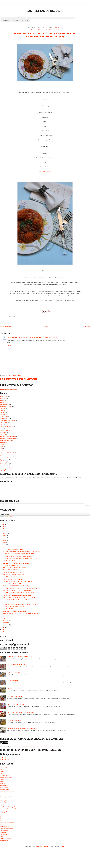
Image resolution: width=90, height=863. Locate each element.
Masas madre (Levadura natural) (8, 438)
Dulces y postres (4, 416)
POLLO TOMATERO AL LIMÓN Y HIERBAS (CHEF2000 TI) (19, 597)
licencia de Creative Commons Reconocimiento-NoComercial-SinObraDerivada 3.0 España (34, 746)
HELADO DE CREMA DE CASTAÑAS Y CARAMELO (17, 556)
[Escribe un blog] (11, 316)
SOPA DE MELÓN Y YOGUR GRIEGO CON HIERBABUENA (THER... (22, 613)
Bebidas (2, 402)
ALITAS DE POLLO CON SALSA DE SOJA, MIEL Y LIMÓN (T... (20, 604)
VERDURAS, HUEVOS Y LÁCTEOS (10, 20)
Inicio (46, 326)
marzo (5, 538)
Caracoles (2, 408)
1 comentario (57, 27)
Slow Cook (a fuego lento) (48, 29)
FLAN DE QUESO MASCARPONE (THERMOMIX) (16, 600)
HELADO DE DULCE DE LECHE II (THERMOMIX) (17, 595)
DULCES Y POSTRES (7, 18)
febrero (5, 535)
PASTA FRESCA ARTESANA (34, 18)
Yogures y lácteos (4, 470)
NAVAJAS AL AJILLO (9, 561)
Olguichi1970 (5, 759)
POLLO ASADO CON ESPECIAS (12, 572)
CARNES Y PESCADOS (68, 18)
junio (4, 545)
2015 (3, 629)
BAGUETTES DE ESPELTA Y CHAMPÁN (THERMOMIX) (18, 593)
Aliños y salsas (3, 396)
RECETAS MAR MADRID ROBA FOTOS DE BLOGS (21, 712)
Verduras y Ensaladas (5, 468)
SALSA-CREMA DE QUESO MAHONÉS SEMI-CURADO (22, 728)
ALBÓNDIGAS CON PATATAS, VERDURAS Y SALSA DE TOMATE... (22, 551)
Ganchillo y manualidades (6, 426)
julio (4, 547)
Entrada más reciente (5, 326)
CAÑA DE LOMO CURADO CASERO (17, 664)
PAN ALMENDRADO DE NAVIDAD (12, 583)
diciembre (5, 625)
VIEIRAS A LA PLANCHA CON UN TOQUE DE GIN (17, 590)
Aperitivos (2, 398)
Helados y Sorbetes (4, 430)
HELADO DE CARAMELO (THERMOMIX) (14, 574)
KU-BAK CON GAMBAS (13, 672)
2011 (3, 526)
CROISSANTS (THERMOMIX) (15, 696)
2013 (3, 531)
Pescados (2, 454)
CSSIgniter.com (34, 848)
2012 (3, 529)
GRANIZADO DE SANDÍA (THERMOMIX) (14, 611)
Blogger (62, 846)
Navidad (2, 444)
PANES (23, 18)
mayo (4, 542)
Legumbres (3, 434)
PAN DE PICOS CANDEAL (14, 680)
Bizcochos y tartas (4, 404)
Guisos (1, 428)
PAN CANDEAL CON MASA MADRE (13, 549)
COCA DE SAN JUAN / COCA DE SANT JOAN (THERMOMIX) (20, 558)
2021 (3, 634)
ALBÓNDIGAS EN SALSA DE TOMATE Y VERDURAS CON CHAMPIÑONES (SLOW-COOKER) (45, 35)
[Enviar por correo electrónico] (9, 316)
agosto (5, 616)
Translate (11, 516)
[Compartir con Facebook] (14, 316)
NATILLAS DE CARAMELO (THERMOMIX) (15, 567)
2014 (3, 627)
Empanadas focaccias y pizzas (7, 420)
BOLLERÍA (17, 18)
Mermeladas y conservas (6, 440)
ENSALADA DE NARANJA (10, 577)
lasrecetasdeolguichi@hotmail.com (8, 389)
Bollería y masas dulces (6, 406)
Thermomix (3, 462)
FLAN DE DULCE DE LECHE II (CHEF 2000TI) (16, 586)
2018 (3, 632)
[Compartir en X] (13, 316)
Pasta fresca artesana (5, 450)
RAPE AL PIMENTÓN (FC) (14, 720)
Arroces (2, 400)
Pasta (1, 448)
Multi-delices (3, 442)
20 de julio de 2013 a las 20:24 (49, 337)
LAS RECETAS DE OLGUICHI (45, 11)
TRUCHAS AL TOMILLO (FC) (15, 688)
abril (4, 540)
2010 (3, 524)
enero (4, 533)
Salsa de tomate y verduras (45, 171)
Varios (1, 466)
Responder (9, 345)
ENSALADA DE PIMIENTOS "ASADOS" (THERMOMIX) (18, 581)
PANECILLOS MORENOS (10, 602)
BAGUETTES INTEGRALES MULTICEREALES (16, 563)
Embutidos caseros (4, 418)
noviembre (6, 622)
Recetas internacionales (5, 456)
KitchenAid (3, 432)
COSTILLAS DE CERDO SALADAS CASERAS (19, 656)
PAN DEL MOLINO (8, 609)
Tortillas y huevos (4, 464)
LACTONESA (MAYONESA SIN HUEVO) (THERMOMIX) (18, 554)
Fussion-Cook (3, 422)
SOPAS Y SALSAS (24, 20)
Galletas (2, 424)
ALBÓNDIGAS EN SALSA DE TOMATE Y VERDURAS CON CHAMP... (22, 588)
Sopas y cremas (4, 460)
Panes (1, 446)
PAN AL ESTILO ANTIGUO (10, 570)
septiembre (6, 618)
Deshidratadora (3, 414)
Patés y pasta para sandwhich (7, 452)
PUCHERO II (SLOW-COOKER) (15, 704)
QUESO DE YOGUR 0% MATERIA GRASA (14, 606)
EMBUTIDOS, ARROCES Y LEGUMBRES (52, 18)
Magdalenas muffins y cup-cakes (8, 436)
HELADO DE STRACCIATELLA (11, 565)
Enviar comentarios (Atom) (14, 375)
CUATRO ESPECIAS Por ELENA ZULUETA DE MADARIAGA (24, 337)
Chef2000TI (3, 412)
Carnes (33, 29)
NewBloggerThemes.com (59, 848)
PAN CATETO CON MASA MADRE (12, 579)
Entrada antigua (86, 326)
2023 (3, 636)
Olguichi (4, 757)
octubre (5, 620)
